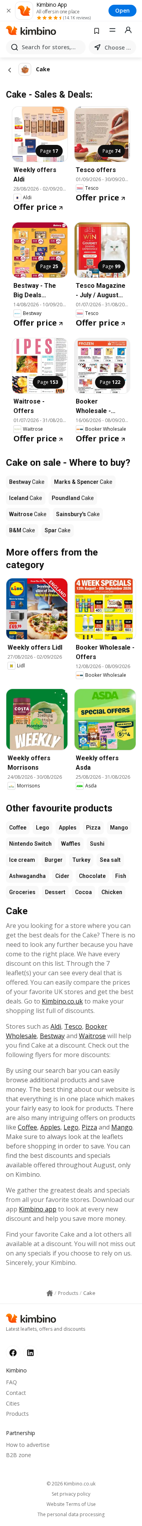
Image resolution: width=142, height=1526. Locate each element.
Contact (16, 1392)
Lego (42, 827)
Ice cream (22, 860)
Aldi (55, 1026)
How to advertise (28, 1444)
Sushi (97, 844)
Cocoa (83, 892)
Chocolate (92, 876)
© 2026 (71, 1483)
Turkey (81, 860)
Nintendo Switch (30, 844)
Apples (68, 827)
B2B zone (18, 1455)
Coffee (17, 827)
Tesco (73, 1026)
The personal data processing (71, 1514)
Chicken (111, 892)
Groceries (22, 892)
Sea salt (110, 860)
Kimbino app (37, 1209)
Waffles (70, 844)
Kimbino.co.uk (62, 1001)
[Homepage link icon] (50, 1293)
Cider (62, 876)
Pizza (93, 827)
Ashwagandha (27, 876)
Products (17, 1413)
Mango (119, 827)
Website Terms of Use (71, 1504)
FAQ (11, 1382)
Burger (54, 860)
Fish (120, 876)
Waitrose (92, 1036)
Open (122, 10)
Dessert (55, 892)
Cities (13, 1403)
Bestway (52, 1036)
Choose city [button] (119, 47)
